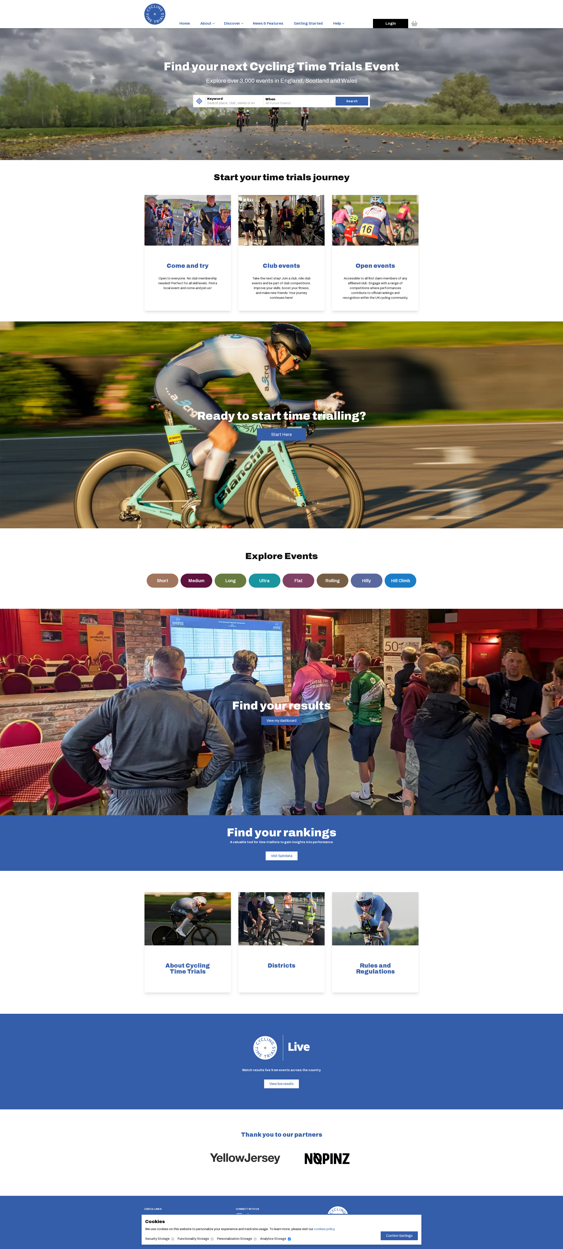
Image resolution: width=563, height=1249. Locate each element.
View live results (281, 1084)
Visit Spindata (281, 856)
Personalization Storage (234, 1238)
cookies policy (324, 1229)
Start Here (281, 434)
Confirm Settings (399, 1236)
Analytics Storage (273, 1238)
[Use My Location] (199, 101)
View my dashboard (281, 720)
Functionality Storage (193, 1238)
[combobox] (228, 103)
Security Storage (157, 1238)
